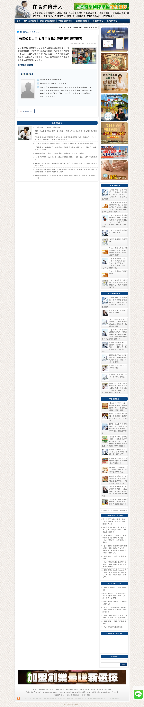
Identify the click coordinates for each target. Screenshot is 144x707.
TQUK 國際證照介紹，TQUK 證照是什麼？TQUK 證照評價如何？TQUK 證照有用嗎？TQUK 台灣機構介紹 (114, 263)
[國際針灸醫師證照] (114, 170)
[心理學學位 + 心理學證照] (114, 39)
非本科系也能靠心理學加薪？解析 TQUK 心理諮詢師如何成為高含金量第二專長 (114, 529)
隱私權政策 (86, 695)
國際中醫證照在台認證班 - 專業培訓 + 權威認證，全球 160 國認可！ (118, 417)
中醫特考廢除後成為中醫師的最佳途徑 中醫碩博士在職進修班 (118, 460)
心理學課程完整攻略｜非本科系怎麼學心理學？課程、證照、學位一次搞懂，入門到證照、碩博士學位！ (114, 573)
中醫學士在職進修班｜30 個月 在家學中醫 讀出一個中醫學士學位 (118, 451)
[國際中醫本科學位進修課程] (114, 82)
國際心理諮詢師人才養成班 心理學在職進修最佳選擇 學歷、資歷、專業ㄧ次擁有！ (118, 358)
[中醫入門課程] (114, 133)
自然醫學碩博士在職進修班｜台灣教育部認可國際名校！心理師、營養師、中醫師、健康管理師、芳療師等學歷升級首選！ (114, 441)
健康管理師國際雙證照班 (118, 240)
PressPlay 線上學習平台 (69, 692)
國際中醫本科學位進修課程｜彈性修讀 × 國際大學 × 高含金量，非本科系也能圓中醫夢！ (114, 428)
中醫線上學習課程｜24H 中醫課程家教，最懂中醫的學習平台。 (118, 469)
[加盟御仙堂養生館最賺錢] (72, 684)
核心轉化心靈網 (84, 692)
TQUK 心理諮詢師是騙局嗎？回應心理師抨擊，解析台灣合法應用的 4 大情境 (114, 564)
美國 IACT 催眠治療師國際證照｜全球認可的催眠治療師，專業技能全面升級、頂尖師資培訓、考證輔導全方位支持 (114, 388)
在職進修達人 (47, 6)
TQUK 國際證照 (43, 689)
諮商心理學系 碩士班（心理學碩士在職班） (118, 375)
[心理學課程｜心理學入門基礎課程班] (114, 62)
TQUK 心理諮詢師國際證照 (112, 627)
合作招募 (115, 692)
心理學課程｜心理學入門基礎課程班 (48, 127)
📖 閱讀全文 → (26, 111)
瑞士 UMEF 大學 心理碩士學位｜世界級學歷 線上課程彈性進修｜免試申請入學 (71, 27)
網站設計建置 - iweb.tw (72, 704)
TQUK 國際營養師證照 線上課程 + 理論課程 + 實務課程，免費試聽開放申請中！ (65, 143)
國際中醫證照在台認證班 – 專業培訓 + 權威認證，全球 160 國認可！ (60, 153)
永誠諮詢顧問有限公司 (51, 692)
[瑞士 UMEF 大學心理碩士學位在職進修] (114, 107)
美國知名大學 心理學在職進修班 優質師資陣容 (50, 38)
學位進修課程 (84, 689)
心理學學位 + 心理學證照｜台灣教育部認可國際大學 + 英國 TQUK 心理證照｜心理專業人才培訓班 (114, 194)
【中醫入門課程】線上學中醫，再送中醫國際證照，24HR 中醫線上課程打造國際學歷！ (118, 406)
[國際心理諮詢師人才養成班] (114, 152)
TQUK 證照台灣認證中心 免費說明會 (118, 231)
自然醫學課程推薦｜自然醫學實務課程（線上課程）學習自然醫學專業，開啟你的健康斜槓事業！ (114, 491)
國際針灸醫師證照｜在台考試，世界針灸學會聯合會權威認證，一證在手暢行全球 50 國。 (118, 479)
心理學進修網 (105, 692)
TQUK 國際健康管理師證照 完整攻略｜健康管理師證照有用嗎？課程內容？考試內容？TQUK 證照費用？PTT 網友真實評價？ (65, 138)
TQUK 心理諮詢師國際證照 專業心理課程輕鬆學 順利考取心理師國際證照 (114, 609)
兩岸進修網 (96, 692)
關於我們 (108, 689)
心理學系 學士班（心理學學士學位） (118, 366)
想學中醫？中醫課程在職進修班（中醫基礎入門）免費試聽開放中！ (118, 501)
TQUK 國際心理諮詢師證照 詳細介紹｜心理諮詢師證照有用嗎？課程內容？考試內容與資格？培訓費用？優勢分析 (114, 207)
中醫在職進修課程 (72, 689)
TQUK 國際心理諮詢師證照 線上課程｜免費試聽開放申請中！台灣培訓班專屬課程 (118, 251)
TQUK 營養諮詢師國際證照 (118, 272)
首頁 (34, 689)
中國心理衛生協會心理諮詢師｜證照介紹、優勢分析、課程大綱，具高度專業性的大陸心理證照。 (114, 347)
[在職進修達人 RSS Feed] (18, 698)
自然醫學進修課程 (96, 689)
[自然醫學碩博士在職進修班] (101, 10)
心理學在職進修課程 (57, 689)
